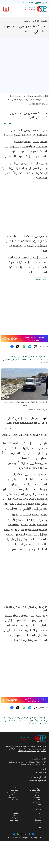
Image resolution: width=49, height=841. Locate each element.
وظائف (16, 788)
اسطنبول (38, 792)
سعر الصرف (14, 790)
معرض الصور (14, 820)
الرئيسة (15, 813)
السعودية (38, 820)
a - (5, 123)
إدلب (39, 818)
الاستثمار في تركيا (12, 792)
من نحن (15, 815)
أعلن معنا (15, 818)
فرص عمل (38, 795)
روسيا (39, 822)
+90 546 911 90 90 (40, 772)
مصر (40, 827)
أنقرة (44, 279)
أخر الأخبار (35, 21)
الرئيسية (44, 21)
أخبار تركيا (38, 788)
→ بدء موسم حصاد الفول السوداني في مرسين (29, 356)
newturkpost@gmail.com (37, 781)
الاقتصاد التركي (13, 795)
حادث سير (37, 279)
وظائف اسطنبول (35, 790)
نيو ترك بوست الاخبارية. (12, 837)
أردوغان (38, 809)
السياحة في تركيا (13, 797)
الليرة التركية (37, 797)
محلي (26, 21)
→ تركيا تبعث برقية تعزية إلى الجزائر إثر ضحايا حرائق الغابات (26, 717)
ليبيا (40, 829)
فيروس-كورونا (36, 802)
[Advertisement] (24, 65)
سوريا (39, 815)
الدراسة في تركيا (13, 799)
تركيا (40, 813)
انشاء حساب (28, 3)
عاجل (39, 806)
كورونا (39, 799)
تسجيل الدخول (41, 3)
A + (10, 123)
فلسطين (38, 825)
